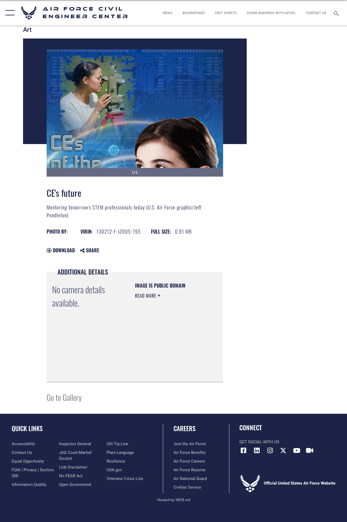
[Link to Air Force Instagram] (270, 450)
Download (63, 250)
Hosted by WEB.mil (173, 500)
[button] (9, 13)
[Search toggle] (337, 13)
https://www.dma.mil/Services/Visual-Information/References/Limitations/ (168, 364)
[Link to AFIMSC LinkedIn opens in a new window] (257, 450)
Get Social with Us (259, 442)
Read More (146, 295)
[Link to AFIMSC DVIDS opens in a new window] (310, 450)
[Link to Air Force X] (283, 450)
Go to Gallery (64, 397)
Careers (184, 428)
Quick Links (27, 428)
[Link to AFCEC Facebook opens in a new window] (243, 450)
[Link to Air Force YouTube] (297, 450)
